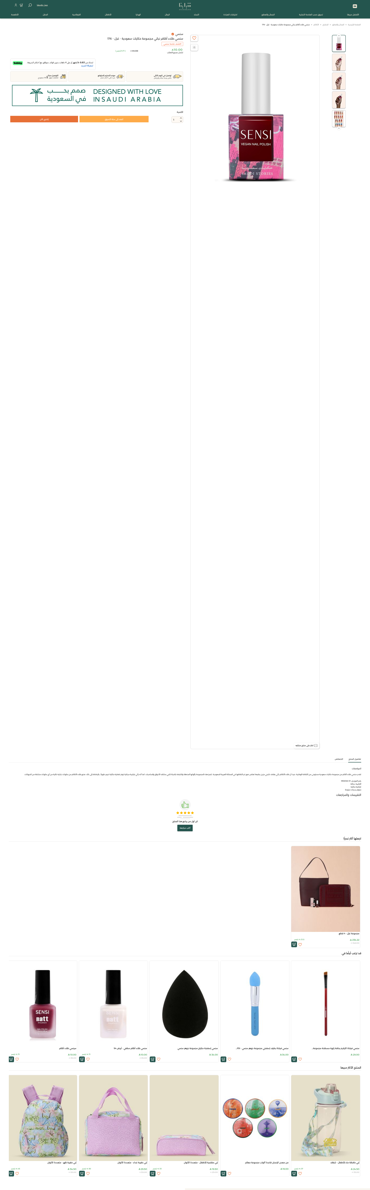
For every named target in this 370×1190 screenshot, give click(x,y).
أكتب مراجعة (185, 828)
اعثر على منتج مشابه (304, 745)
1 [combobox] (173, 119)
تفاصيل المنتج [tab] (355, 759)
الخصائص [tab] (339, 759)
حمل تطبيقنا (42, 5)
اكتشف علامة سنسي (172, 44)
